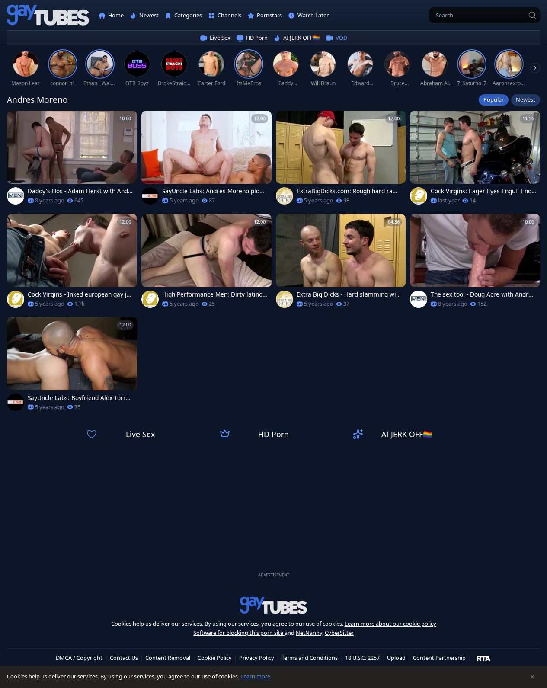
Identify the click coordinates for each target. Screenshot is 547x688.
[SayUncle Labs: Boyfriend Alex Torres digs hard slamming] (72, 366)
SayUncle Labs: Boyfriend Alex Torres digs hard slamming (80, 397)
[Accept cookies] (532, 677)
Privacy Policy (256, 658)
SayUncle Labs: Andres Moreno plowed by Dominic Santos (215, 191)
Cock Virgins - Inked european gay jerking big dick (80, 294)
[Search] (532, 15)
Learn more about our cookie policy (390, 623)
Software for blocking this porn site (239, 633)
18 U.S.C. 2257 (362, 658)
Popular (493, 99)
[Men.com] (15, 196)
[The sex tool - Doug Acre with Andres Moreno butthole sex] (475, 263)
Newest (525, 99)
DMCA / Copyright (79, 658)
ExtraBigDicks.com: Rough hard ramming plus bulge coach (347, 191)
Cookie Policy (215, 658)
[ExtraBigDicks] (284, 196)
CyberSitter (339, 633)
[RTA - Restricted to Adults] (484, 658)
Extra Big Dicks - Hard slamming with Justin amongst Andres (349, 294)
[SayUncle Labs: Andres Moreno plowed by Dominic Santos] (206, 160)
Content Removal (167, 658)
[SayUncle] (150, 196)
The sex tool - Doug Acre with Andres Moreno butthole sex (483, 294)
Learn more (255, 676)
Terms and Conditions (309, 658)
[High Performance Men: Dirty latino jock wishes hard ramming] (206, 263)
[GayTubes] (48, 15)
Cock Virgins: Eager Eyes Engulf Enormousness (482, 191)
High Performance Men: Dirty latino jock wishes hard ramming (214, 294)
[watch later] (17, 121)
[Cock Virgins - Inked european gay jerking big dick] (72, 263)
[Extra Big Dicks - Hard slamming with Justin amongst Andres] (341, 263)
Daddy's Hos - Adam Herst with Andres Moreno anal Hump (79, 191)
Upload (396, 658)
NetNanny (309, 633)
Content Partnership (439, 658)
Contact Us (124, 658)
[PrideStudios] (418, 196)
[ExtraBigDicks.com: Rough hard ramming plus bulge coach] (341, 160)
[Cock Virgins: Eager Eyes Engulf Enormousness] (475, 160)
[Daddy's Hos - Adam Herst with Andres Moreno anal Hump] (72, 160)
